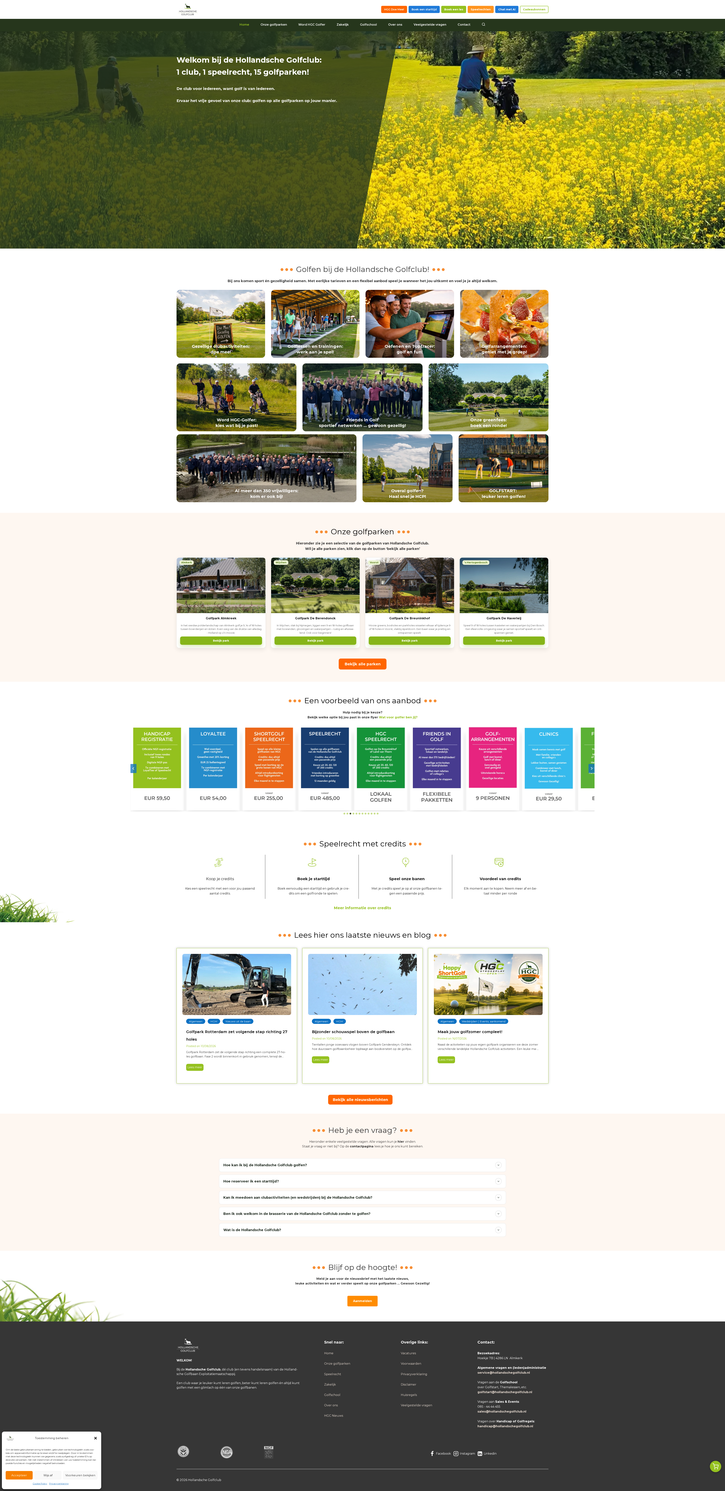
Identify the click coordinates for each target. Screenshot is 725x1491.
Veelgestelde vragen (430, 24)
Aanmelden (362, 1301)
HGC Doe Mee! (394, 9)
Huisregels (409, 1395)
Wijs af (47, 1475)
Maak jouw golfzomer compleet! (470, 1032)
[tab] (344, 814)
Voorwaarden (411, 1363)
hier (401, 1141)
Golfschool (368, 24)
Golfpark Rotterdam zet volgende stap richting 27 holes (236, 1036)
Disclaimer (408, 1384)
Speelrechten (481, 9)
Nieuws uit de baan (238, 1021)
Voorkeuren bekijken (80, 1475)
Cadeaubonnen (534, 9)
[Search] (483, 24)
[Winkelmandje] (715, 1466)
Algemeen (195, 1021)
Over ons (395, 24)
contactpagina (361, 1146)
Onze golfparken (274, 24)
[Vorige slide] (133, 768)
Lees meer (194, 1068)
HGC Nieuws (333, 1415)
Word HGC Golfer (311, 24)
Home (244, 24)
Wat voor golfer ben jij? (398, 717)
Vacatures (408, 1353)
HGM (213, 1021)
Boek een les (453, 9)
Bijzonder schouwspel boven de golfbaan (353, 1032)
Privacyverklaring (59, 1483)
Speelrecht (332, 1374)
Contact (464, 24)
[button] (95, 1438)
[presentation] (236, 984)
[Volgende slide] (591, 768)
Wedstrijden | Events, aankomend (483, 1021)
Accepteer (19, 1475)
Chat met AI (506, 9)
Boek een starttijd (424, 9)
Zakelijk (343, 24)
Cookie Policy (40, 1483)
